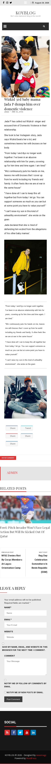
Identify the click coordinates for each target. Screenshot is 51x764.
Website (8, 631)
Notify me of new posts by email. (25, 692)
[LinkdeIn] (33, 732)
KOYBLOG (26, 13)
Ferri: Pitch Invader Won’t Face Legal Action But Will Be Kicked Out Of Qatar (25, 532)
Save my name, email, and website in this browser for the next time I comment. (24, 648)
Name (7, 607)
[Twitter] (20, 732)
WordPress (31, 758)
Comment (9, 655)
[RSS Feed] (7, 732)
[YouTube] (26, 732)
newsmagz (41, 755)
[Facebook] (13, 732)
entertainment (8, 458)
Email (8, 619)
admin (6, 112)
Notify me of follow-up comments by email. (25, 685)
